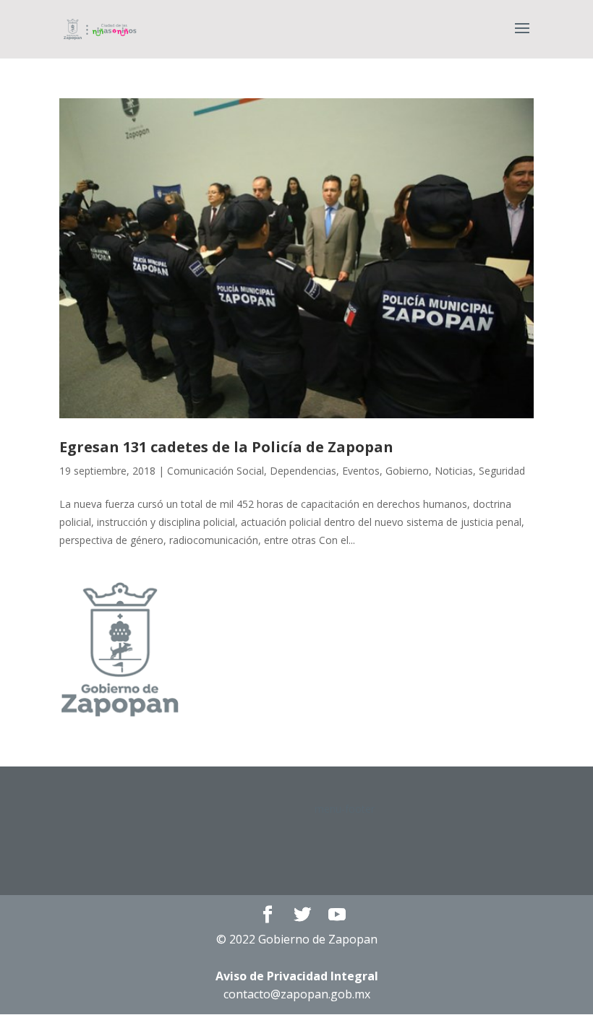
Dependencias (303, 471)
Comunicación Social (215, 471)
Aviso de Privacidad (297, 976)
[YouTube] (337, 915)
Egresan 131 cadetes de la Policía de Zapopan (226, 447)
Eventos (361, 471)
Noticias (454, 471)
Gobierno (407, 471)
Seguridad (502, 471)
